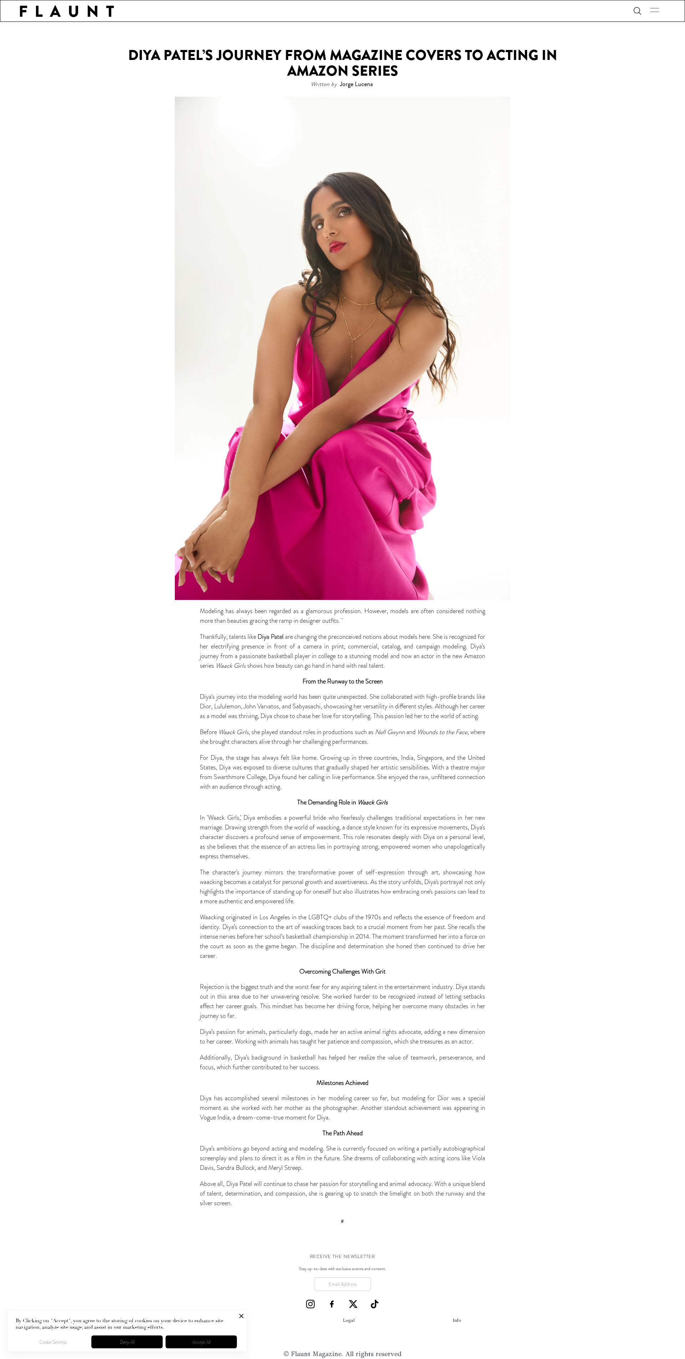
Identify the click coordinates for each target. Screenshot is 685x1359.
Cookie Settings (53, 1342)
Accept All (201, 1342)
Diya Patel (271, 636)
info (457, 1320)
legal (349, 1320)
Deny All (127, 1342)
